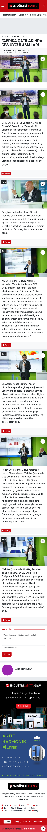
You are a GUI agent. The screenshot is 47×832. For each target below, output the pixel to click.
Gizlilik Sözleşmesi (18, 808)
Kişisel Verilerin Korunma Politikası (17, 811)
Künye (36, 811)
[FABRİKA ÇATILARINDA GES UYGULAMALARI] (23, 68)
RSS (8, 822)
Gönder (7, 654)
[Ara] (44, 6)
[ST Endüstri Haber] (23, 6)
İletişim (32, 808)
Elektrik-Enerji (20, 37)
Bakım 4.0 (23, 15)
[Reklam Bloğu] (23, 705)
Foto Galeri (6, 37)
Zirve (6, 808)
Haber (6, 805)
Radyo (15, 805)
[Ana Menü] (2, 6)
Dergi (23, 805)
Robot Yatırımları (9, 15)
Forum (37, 805)
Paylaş (7, 173)
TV (31, 805)
